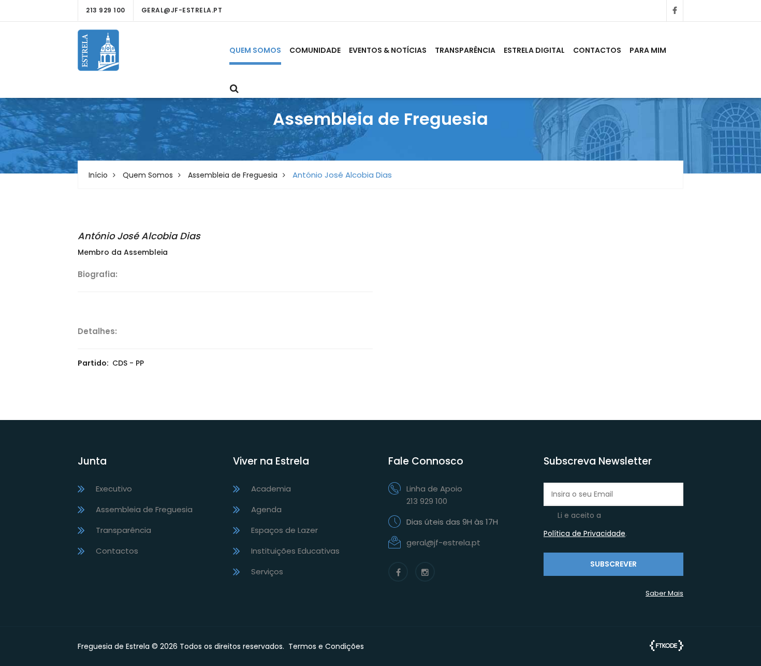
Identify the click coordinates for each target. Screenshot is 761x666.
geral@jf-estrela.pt (182, 10)
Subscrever (613, 564)
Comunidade (315, 50)
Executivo (114, 488)
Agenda (266, 509)
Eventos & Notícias (388, 50)
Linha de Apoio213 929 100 (434, 494)
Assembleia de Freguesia (232, 175)
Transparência (465, 50)
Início (98, 175)
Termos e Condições (326, 646)
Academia (271, 488)
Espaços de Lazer (284, 530)
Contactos (597, 50)
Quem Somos (255, 50)
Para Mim (648, 50)
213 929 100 (105, 10)
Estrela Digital (534, 50)
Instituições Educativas (295, 550)
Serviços (267, 571)
